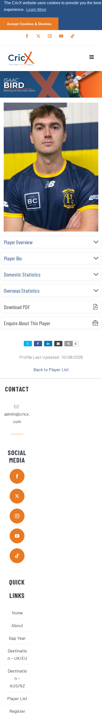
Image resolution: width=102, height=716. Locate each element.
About (17, 625)
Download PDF (17, 307)
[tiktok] (17, 555)
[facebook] (17, 476)
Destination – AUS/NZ (17, 678)
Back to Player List (51, 369)
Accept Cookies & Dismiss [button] (29, 24)
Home (17, 612)
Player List (17, 698)
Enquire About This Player (27, 323)
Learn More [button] (36, 9)
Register (17, 711)
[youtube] (17, 535)
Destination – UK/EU (17, 654)
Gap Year (17, 638)
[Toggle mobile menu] (92, 57)
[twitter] (17, 496)
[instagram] (17, 516)
